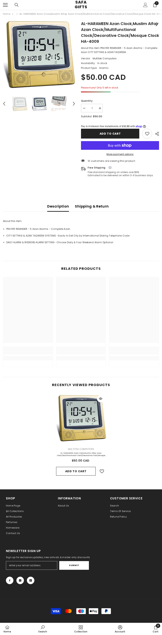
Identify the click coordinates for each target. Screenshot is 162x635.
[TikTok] (30, 580)
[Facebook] (9, 580)
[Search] (16, 5)
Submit (74, 565)
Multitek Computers (105, 58)
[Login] (145, 5)
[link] (147, 134)
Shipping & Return (92, 206)
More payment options (120, 154)
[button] (4, 104)
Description (58, 206)
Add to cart (110, 134)
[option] (39, 54)
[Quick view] (100, 398)
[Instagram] (20, 580)
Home (6, 14)
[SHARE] (155, 134)
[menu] (5, 5)
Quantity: (87, 100)
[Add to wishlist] (102, 471)
